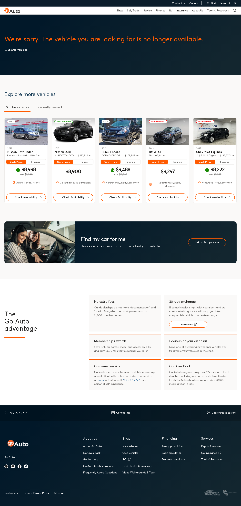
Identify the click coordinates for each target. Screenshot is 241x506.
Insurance (182, 10)
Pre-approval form (173, 446)
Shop (120, 10)
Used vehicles (130, 452)
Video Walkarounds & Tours (139, 472)
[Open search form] (235, 10)
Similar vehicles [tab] (17, 107)
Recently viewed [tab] (49, 107)
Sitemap (59, 493)
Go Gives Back (91, 452)
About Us (197, 10)
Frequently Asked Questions (100, 472)
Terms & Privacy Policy (36, 493)
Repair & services (211, 446)
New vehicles (130, 446)
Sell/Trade (133, 10)
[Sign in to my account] (235, 3)
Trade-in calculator (173, 459)
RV (170, 10)
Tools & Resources (218, 10)
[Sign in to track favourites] (43, 122)
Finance (160, 10)
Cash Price (16, 161)
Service (147, 10)
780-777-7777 (131, 380)
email (101, 380)
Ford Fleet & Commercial (137, 466)
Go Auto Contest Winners (98, 466)
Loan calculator (171, 452)
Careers (194, 3)
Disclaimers (11, 493)
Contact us (178, 3)
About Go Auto (92, 446)
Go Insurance (209, 452)
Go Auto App (91, 459)
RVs (124, 459)
